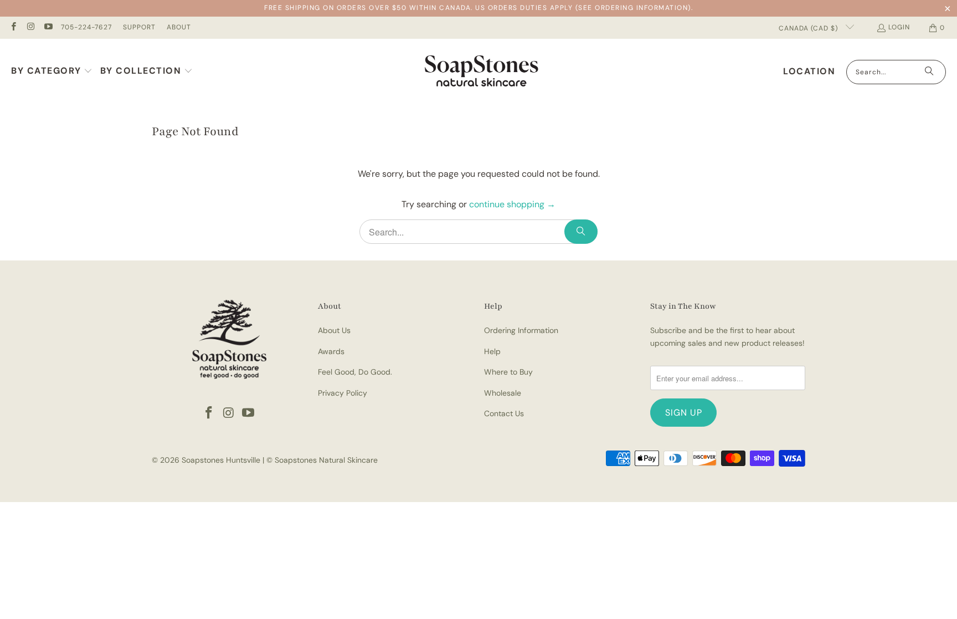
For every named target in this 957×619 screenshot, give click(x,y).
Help (492, 351)
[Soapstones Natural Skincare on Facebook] (13, 27)
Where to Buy (508, 372)
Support (139, 27)
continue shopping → (512, 204)
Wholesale (502, 393)
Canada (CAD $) (809, 28)
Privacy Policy (342, 393)
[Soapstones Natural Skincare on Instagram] (30, 27)
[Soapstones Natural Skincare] (481, 72)
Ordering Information (521, 330)
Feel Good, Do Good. (355, 372)
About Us (334, 330)
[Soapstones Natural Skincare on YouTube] (48, 27)
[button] (52, 71)
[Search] (929, 72)
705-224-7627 (86, 27)
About (179, 27)
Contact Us (504, 413)
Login (899, 27)
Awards (331, 351)
